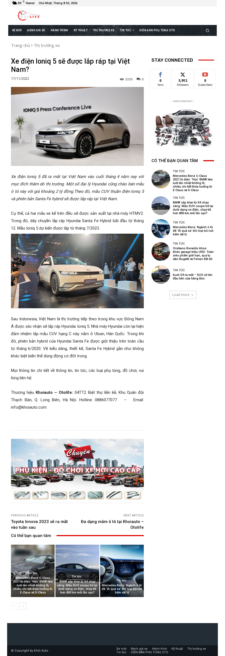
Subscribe (205, 73)
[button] (207, 30)
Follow (182, 73)
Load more (181, 294)
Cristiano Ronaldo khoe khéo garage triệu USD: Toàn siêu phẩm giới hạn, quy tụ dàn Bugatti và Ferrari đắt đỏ (193, 254)
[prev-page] (14, 606)
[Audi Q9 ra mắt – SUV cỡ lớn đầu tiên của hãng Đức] (160, 274)
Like (161, 73)
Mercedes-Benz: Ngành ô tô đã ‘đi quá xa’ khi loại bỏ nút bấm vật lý (122, 589)
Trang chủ (20, 45)
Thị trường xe (47, 45)
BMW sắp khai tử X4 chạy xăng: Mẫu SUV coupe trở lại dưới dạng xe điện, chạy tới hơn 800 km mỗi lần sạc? (77, 587)
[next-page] (23, 606)
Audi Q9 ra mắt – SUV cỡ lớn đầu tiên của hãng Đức (192, 276)
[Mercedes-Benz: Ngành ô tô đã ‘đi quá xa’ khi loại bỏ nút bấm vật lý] (122, 571)
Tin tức (32, 573)
